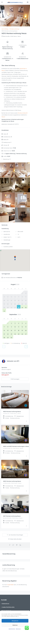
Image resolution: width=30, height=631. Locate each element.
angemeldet (10, 584)
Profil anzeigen (15, 379)
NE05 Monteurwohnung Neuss (12, 481)
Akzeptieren (15, 620)
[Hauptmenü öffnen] (2, 2)
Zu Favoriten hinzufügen (15, 535)
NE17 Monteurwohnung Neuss (12, 516)
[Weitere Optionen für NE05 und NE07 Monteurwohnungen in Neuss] (26, 456)
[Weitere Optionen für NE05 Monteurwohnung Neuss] (26, 491)
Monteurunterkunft (22, 113)
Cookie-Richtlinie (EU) (8, 607)
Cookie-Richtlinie (12, 628)
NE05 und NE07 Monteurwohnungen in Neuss (16, 446)
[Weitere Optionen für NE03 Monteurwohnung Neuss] (26, 421)
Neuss (3, 117)
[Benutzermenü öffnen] (28, 2)
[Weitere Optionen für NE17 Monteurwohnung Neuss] (26, 526)
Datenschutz (18, 628)
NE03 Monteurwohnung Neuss (12, 411)
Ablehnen (15, 625)
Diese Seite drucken (16, 539)
